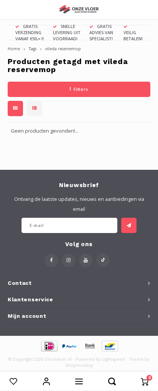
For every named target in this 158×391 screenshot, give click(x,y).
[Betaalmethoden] (49, 345)
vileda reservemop (63, 48)
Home (14, 48)
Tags (32, 48)
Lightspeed (113, 359)
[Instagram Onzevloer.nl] (68, 260)
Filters (81, 89)
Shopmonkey (79, 365)
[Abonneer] (129, 225)
